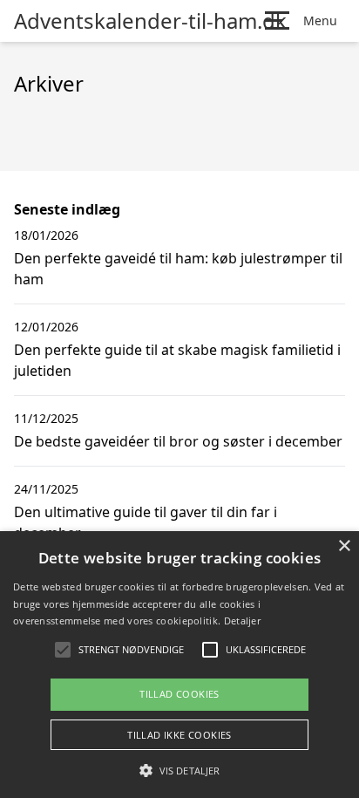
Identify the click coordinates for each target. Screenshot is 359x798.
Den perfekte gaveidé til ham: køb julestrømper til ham (178, 269)
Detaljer (242, 620)
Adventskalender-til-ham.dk (150, 21)
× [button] (343, 546)
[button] (179, 770)
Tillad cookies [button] (179, 693)
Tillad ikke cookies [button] (179, 734)
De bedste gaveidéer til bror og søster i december (178, 441)
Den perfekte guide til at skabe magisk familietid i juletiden (177, 360)
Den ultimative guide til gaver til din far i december (145, 522)
